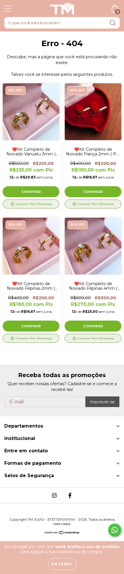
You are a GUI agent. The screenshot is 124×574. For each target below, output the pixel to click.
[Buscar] (112, 22)
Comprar (31, 192)
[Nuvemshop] (62, 533)
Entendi (62, 564)
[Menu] (8, 8)
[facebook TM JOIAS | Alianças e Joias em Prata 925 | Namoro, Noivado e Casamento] (70, 495)
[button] (31, 204)
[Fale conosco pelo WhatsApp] (114, 530)
